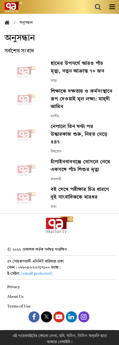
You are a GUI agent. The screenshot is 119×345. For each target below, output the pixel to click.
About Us (15, 297)
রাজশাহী (56, 179)
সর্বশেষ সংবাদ (19, 51)
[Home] (9, 23)
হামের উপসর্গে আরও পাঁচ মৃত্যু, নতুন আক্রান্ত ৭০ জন (77, 67)
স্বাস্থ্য (54, 80)
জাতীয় (55, 116)
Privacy (13, 287)
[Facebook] (34, 316)
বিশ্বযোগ (56, 151)
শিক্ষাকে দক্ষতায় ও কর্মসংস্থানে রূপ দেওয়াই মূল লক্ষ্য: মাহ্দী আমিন (81, 99)
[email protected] (36, 274)
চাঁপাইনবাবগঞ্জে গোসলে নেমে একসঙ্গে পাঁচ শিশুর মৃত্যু (80, 165)
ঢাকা (53, 206)
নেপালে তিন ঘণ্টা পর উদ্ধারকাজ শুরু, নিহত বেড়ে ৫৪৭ (79, 134)
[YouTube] (58, 316)
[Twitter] (46, 316)
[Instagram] (83, 316)
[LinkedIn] (71, 316)
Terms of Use (19, 306)
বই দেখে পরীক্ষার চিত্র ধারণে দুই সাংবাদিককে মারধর (80, 193)
